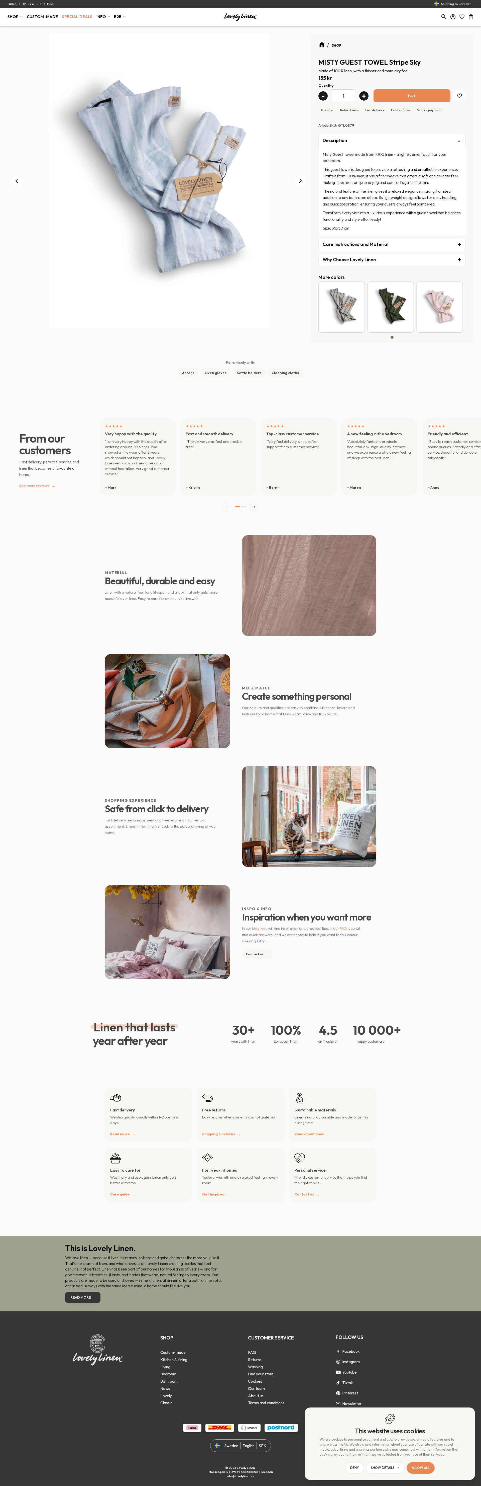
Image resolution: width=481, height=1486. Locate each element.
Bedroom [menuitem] (168, 1373)
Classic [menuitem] (166, 1402)
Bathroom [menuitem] (169, 1381)
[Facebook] (338, 1351)
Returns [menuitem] (255, 1359)
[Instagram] (338, 1361)
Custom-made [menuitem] (173, 1352)
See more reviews (37, 485)
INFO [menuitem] (101, 16)
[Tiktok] (338, 1382)
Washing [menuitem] (255, 1366)
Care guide (120, 1194)
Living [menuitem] (165, 1366)
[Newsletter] (338, 1403)
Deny (354, 1468)
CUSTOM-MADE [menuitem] (42, 16)
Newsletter (352, 1403)
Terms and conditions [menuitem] (266, 1402)
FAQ (343, 928)
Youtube (349, 1372)
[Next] (300, 180)
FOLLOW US (349, 1337)
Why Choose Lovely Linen (349, 259)
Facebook (351, 1351)
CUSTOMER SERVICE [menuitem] (271, 1338)
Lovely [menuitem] (166, 1395)
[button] (461, 16)
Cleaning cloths (285, 373)
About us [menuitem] (256, 1395)
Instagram (351, 1361)
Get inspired (213, 1194)
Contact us (257, 954)
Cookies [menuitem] (255, 1381)
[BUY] (412, 95)
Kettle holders (249, 373)
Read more (120, 1134)
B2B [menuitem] (118, 16)
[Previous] (17, 180)
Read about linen (309, 1134)
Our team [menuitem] (256, 1388)
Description (335, 140)
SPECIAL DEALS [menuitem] (77, 16)
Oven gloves (215, 373)
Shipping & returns (218, 1134)
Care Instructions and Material (355, 244)
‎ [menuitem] (173, 1345)
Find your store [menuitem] (261, 1373)
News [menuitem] (165, 1388)
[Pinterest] (338, 1393)
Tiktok (347, 1382)
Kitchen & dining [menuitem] (173, 1359)
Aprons (188, 373)
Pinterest (350, 1392)
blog (256, 928)
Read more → (82, 1297)
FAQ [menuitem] (252, 1352)
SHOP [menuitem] (13, 16)
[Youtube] (338, 1372)
